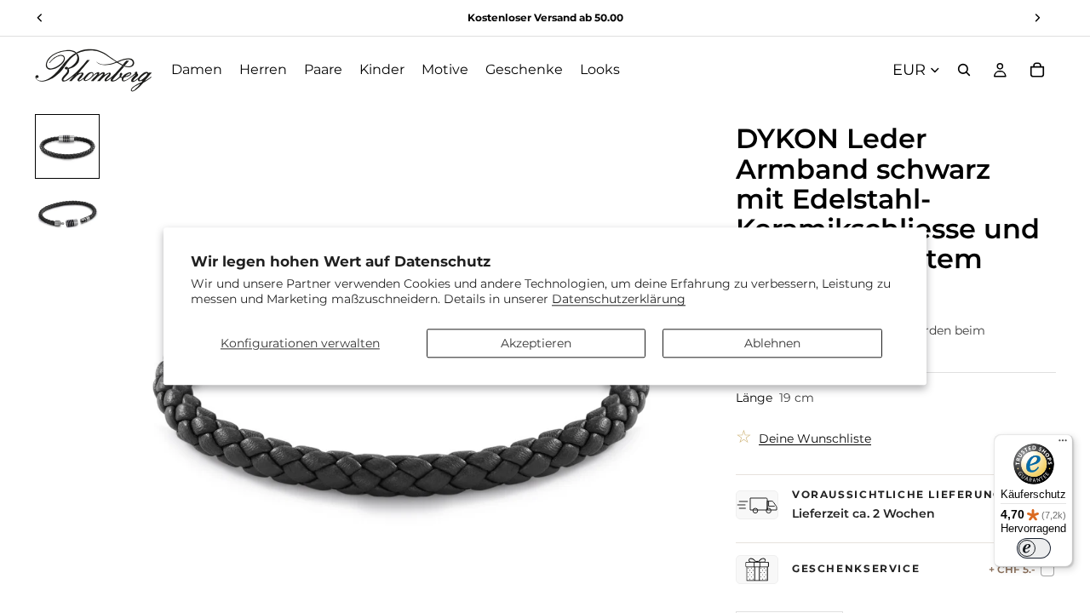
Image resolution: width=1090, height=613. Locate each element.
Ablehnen (772, 343)
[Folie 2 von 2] (67, 214)
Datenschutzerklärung (619, 299)
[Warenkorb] (1037, 70)
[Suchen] (964, 70)
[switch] (1034, 548)
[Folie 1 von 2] (67, 146)
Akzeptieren (536, 343)
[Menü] (1063, 444)
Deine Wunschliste (815, 438)
